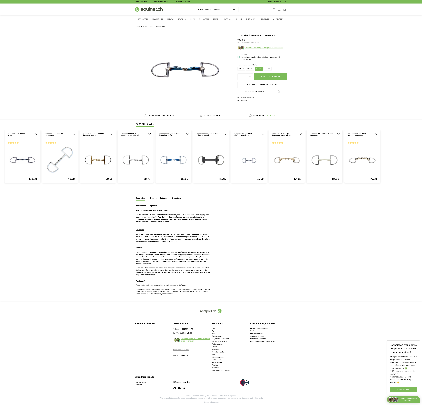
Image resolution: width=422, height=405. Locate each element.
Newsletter (216, 349)
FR (283, 2)
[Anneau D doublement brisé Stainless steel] (135, 160)
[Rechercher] (235, 9)
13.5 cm (258, 69)
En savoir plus (242, 100)
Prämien (215, 365)
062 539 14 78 (270, 115)
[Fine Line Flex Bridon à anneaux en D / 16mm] (324, 160)
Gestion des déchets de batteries (262, 341)
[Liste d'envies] (274, 9)
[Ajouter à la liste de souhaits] (36, 134)
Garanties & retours (257, 336)
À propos (215, 331)
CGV (252, 331)
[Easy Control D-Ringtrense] (60, 160)
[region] (185, 70)
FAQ (213, 328)
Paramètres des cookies (221, 370)
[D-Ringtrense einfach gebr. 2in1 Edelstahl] (249, 160)
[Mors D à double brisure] (22, 160)
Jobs (214, 354)
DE (286, 2)
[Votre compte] (279, 9)
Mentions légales (256, 333)
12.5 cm (250, 69)
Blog (213, 333)
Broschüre (215, 368)
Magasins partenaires (219, 341)
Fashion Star (216, 360)
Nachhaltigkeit (217, 362)
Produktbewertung (219, 352)
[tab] (140, 198)
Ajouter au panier (270, 77)
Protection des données (259, 328)
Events (214, 347)
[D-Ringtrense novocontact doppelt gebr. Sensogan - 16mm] (362, 160)
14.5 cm (267, 69)
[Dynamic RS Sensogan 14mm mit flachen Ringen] (286, 160)
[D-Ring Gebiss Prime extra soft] (211, 160)
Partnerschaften (217, 344)
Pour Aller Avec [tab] (145, 124)
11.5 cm (241, 69)
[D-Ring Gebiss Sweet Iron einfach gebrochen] (173, 160)
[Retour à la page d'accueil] (149, 9)
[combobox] (213, 9)
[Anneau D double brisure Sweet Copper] (98, 160)
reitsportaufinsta (218, 357)
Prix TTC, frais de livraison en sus (248, 42)
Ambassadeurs (217, 336)
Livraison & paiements (258, 339)
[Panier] (284, 9)
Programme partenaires (220, 339)
